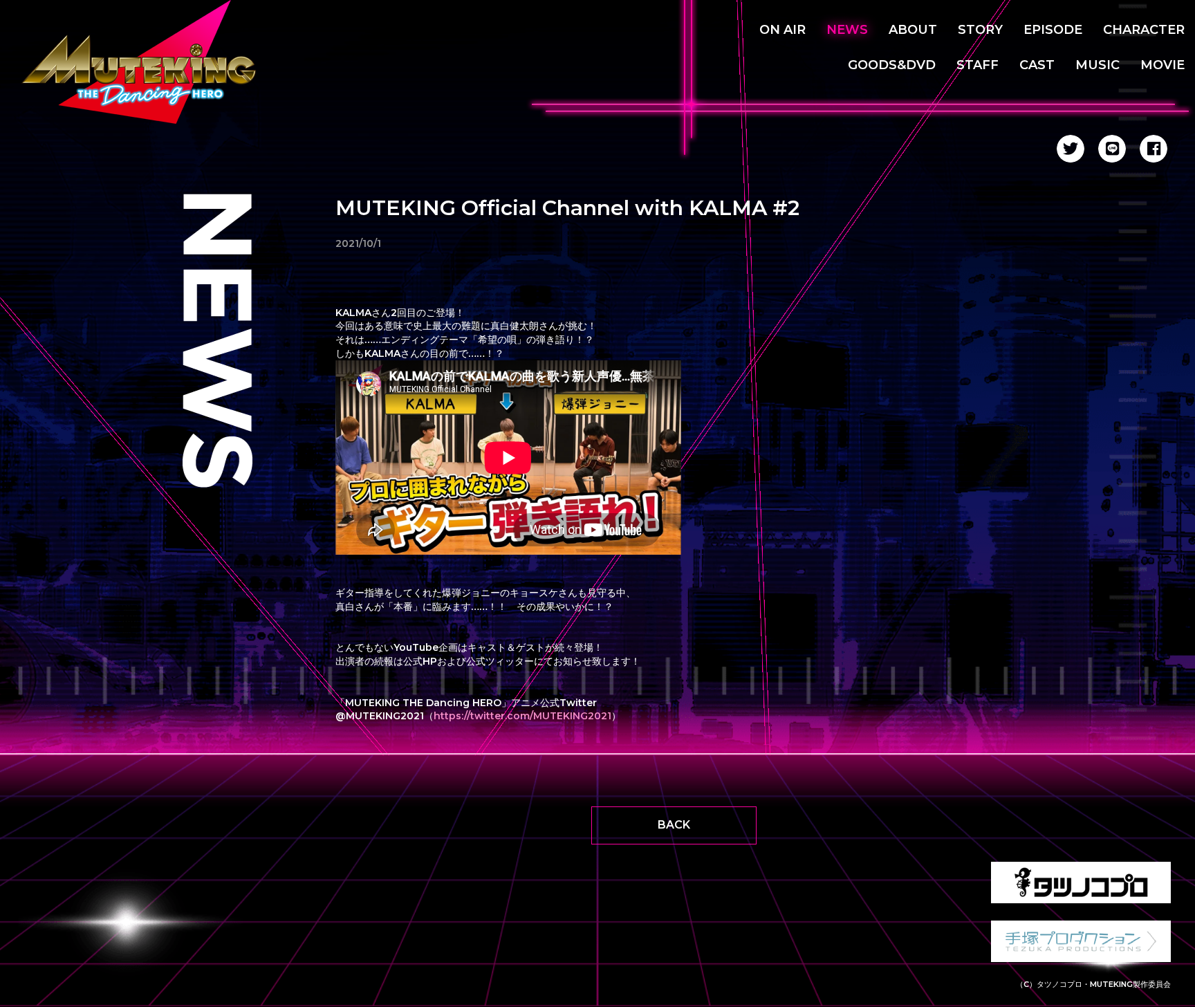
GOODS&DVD (892, 65)
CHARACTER (1144, 29)
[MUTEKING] (145, 62)
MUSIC (1097, 65)
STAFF (977, 65)
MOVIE (1162, 65)
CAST (1037, 65)
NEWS (847, 29)
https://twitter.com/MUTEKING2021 (522, 716)
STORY (980, 29)
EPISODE (1052, 29)
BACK (674, 824)
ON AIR (782, 29)
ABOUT (913, 29)
